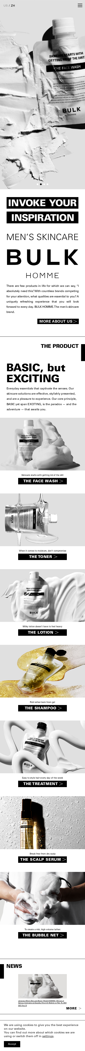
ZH (13, 6)
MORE (72, 1008)
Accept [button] (12, 1044)
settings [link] (47, 1036)
